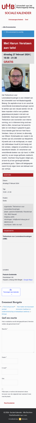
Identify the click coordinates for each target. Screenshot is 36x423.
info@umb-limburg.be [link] (20, 219)
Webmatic (25, 419)
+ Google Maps (27, 280)
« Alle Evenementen (9, 27)
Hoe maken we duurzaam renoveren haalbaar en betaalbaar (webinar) (25, 309)
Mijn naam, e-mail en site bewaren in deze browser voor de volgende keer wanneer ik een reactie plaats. (16, 394)
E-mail (4, 368)
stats (25, 415)
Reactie (5, 329)
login (21, 415)
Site (3, 378)
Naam (4, 357)
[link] (20, 219)
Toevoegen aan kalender (11, 292)
